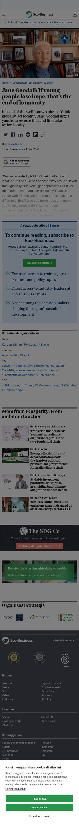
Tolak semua (39, 799)
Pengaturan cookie (39, 816)
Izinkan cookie (39, 807)
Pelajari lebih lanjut (15, 788)
